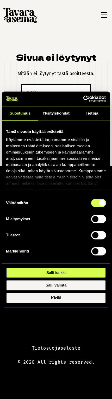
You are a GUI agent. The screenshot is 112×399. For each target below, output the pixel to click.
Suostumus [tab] (20, 113)
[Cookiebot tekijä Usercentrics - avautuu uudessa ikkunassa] (83, 98)
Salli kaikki (56, 272)
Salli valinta (56, 285)
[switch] (98, 219)
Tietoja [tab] (92, 113)
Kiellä (56, 298)
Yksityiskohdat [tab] (56, 113)
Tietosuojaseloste (56, 348)
